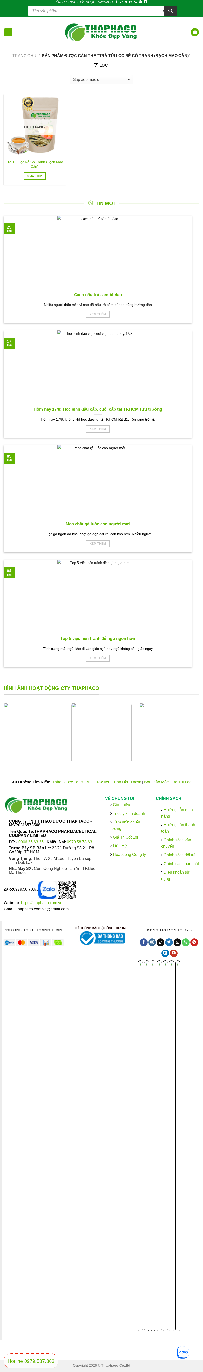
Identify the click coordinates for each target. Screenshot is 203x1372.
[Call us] (135, 2)
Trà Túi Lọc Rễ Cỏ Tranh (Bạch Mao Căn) (34, 164)
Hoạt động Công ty (129, 854)
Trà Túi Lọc (181, 782)
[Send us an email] (130, 2)
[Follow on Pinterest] (140, 2)
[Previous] (10, 736)
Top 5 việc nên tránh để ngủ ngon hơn (97, 638)
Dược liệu (101, 782)
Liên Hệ (120, 846)
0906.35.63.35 (31, 842)
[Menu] (8, 32)
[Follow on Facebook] (116, 2)
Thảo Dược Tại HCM (71, 782)
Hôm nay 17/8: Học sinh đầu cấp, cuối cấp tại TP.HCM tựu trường (98, 409)
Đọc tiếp (34, 175)
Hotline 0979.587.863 (31, 1361)
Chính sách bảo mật (181, 864)
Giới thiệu (121, 805)
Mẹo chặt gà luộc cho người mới (98, 524)
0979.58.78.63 (79, 842)
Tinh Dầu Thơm (127, 782)
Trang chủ (24, 56)
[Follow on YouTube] (174, 953)
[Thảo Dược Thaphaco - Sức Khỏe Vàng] (101, 32)
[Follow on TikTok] (121, 2)
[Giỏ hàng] (195, 32)
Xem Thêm (98, 314)
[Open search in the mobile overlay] (102, 11)
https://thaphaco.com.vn (41, 903)
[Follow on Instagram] (152, 943)
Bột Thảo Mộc (156, 782)
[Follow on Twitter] (126, 2)
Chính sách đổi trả (179, 855)
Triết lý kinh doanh (128, 813)
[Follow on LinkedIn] (145, 2)
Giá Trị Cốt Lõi (125, 837)
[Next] (192, 736)
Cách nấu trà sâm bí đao (98, 294)
